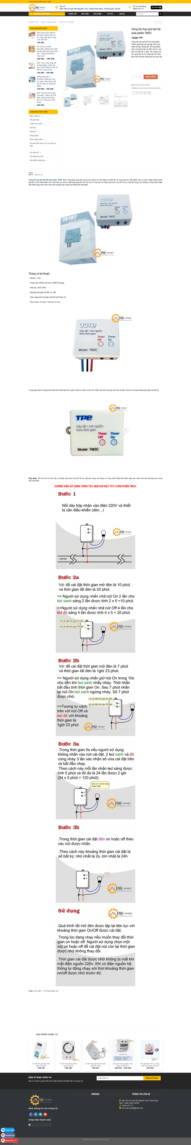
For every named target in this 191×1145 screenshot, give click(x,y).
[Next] (124, 58)
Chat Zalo (9, 1130)
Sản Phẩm (97, 14)
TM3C (38, 278)
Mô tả (31, 175)
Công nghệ (34, 135)
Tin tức (110, 14)
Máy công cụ (35, 116)
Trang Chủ (72, 14)
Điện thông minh (48, 22)
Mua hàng (151, 77)
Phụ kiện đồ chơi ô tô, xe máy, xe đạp (43, 144)
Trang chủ (33, 22)
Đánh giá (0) (38, 175)
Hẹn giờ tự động (66, 22)
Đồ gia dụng (34, 120)
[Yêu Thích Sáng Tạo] (40, 7)
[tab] (31, 175)
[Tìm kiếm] (160, 14)
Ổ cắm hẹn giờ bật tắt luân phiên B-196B (95, 1065)
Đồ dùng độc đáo (37, 156)
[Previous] (67, 58)
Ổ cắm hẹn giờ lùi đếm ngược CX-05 (68, 1065)
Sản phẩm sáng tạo (37, 160)
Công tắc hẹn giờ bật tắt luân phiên (149, 88)
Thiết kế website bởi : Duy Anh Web (95, 1140)
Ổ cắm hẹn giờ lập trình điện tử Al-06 (41, 1065)
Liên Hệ (122, 14)
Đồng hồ (33, 131)
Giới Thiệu (85, 14)
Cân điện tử (34, 152)
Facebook (9, 1135)
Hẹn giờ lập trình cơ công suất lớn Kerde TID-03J (149, 1065)
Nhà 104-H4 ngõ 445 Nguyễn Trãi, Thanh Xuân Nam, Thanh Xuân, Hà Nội (90, 9)
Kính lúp (33, 128)
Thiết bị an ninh (36, 124)
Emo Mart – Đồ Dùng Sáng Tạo (46, 991)
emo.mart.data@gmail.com (132, 1108)
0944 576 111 (127, 1106)
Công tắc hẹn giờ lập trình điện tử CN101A (123, 1065)
